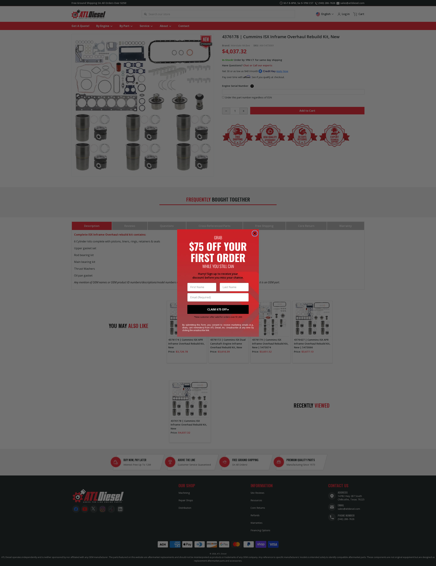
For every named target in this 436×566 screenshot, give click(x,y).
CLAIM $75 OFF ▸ (218, 309)
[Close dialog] (255, 233)
